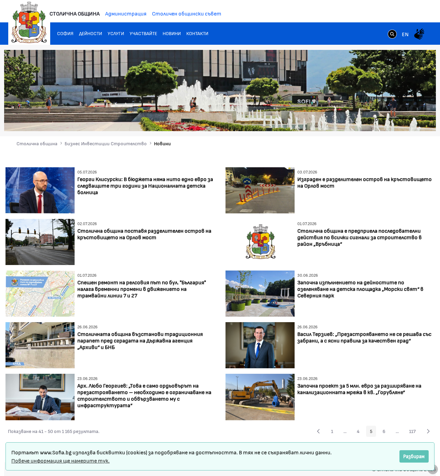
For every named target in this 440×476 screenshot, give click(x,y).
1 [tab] (369, 119)
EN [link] (405, 34)
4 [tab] (390, 119)
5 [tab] (397, 119)
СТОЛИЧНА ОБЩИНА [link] (75, 13)
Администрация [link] (125, 13)
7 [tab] (410, 119)
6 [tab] (404, 119)
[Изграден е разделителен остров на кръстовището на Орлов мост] (260, 189)
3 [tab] (383, 119)
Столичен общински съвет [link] (186, 13)
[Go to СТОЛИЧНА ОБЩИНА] (29, 22)
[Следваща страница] (428, 431)
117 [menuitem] (414, 432)
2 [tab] (376, 119)
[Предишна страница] (318, 431)
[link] (392, 35)
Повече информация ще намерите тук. (60, 460)
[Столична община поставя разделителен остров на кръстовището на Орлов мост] (40, 241)
